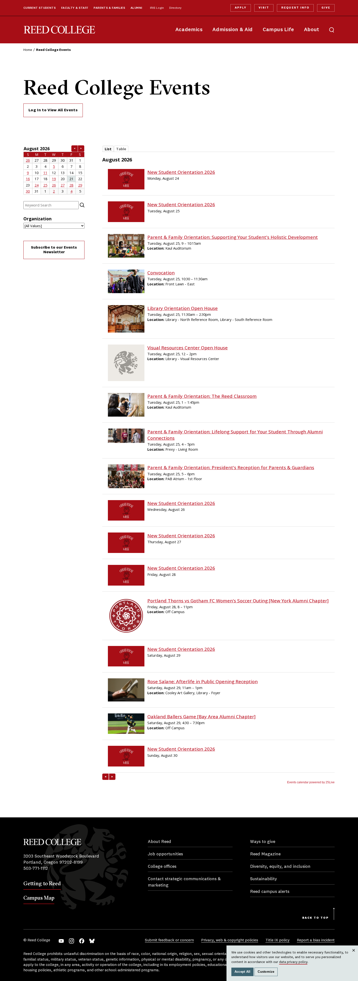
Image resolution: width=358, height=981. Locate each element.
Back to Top (315, 917)
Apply (240, 7)
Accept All (243, 971)
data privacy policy (293, 962)
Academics (189, 29)
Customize (266, 971)
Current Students (39, 8)
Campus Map (38, 897)
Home (27, 50)
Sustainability (263, 879)
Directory (175, 8)
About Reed (159, 842)
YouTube (61, 941)
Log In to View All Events (53, 110)
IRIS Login (157, 8)
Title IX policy (277, 940)
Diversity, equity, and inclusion (280, 866)
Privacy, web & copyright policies (229, 940)
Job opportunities (165, 854)
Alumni (136, 8)
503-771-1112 (35, 868)
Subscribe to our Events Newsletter (54, 250)
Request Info (295, 7)
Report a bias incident (316, 940)
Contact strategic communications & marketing (184, 882)
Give (325, 7)
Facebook (81, 941)
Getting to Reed (42, 883)
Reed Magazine (265, 854)
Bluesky (91, 941)
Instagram (71, 941)
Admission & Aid (232, 29)
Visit (264, 7)
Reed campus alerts (269, 891)
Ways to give (262, 842)
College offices (162, 866)
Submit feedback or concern (169, 940)
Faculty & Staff (74, 8)
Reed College (59, 30)
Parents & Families (109, 8)
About (311, 29)
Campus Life (278, 29)
